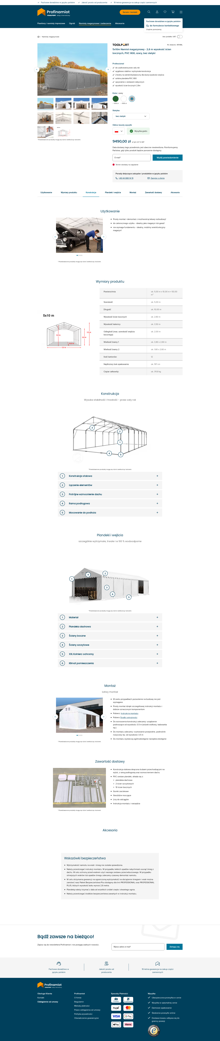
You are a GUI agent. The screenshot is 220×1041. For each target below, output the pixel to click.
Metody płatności (82, 1005)
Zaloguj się (175, 946)
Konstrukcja (91, 192)
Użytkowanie (46, 192)
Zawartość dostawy (153, 192)
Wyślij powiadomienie (167, 157)
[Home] (38, 37)
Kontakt (40, 997)
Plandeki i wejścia (113, 192)
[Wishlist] (165, 12)
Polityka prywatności (83, 1013)
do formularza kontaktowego (164, 25)
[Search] (148, 12)
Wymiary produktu (69, 192)
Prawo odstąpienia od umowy (87, 1009)
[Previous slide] (36, 69)
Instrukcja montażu (129, 713)
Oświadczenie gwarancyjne (86, 1018)
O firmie (77, 997)
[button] (172, 12)
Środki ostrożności (128, 717)
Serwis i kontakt (130, 12)
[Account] (157, 12)
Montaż (133, 192)
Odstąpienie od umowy (47, 1001)
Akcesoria (175, 192)
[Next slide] (108, 69)
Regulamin (79, 1001)
